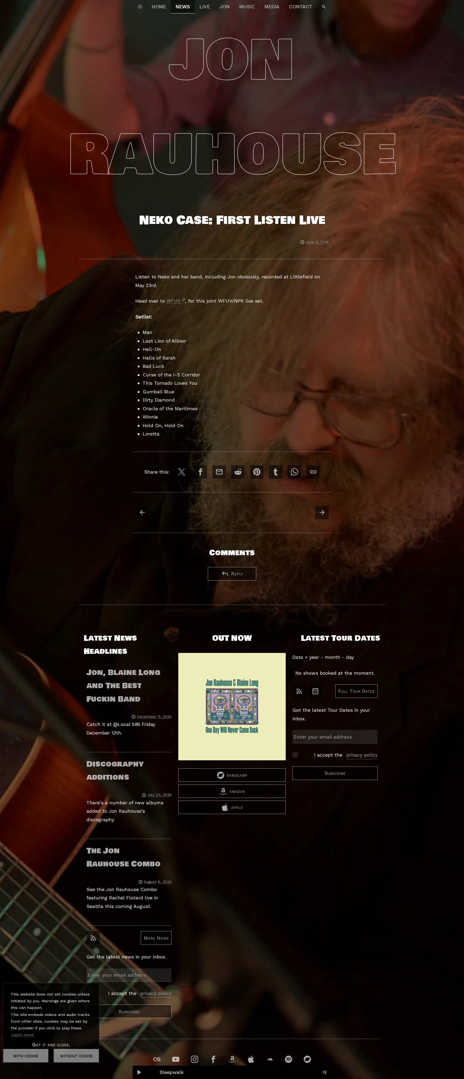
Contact (300, 6)
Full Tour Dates (356, 691)
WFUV (173, 301)
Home (159, 6)
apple (237, 807)
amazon (237, 791)
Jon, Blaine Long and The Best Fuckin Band (123, 686)
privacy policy (156, 993)
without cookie (76, 1055)
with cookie (25, 1055)
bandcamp (237, 775)
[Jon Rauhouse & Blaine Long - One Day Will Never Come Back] (232, 710)
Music (247, 6)
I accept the (140, 993)
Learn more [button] (23, 1035)
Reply (237, 573)
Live (205, 6)
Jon (225, 6)
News (183, 6)
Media (271, 6)
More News (156, 937)
